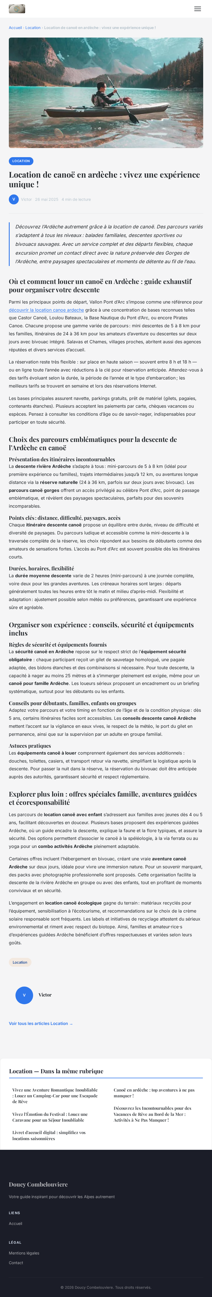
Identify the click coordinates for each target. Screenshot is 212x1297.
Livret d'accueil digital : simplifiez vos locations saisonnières (49, 1135)
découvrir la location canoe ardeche (46, 310)
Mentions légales (24, 1253)
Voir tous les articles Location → (41, 1023)
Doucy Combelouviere (38, 1184)
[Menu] (197, 8)
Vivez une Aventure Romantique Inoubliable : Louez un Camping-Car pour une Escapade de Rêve (55, 1095)
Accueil (15, 27)
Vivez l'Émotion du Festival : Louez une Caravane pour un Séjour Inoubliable (50, 1117)
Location (33, 27)
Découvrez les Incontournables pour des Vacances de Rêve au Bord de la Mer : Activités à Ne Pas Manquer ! (152, 1114)
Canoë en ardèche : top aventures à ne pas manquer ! (154, 1092)
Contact (16, 1262)
